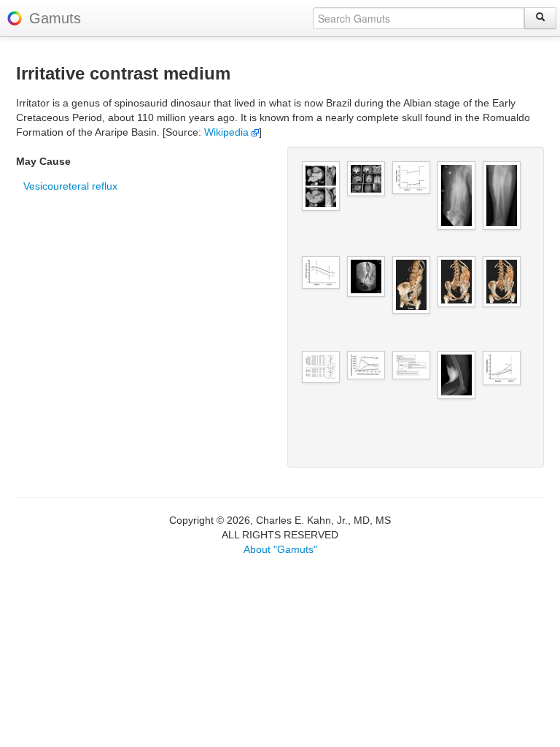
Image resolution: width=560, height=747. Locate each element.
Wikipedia (228, 132)
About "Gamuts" (280, 549)
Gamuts (55, 18)
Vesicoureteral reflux (70, 186)
